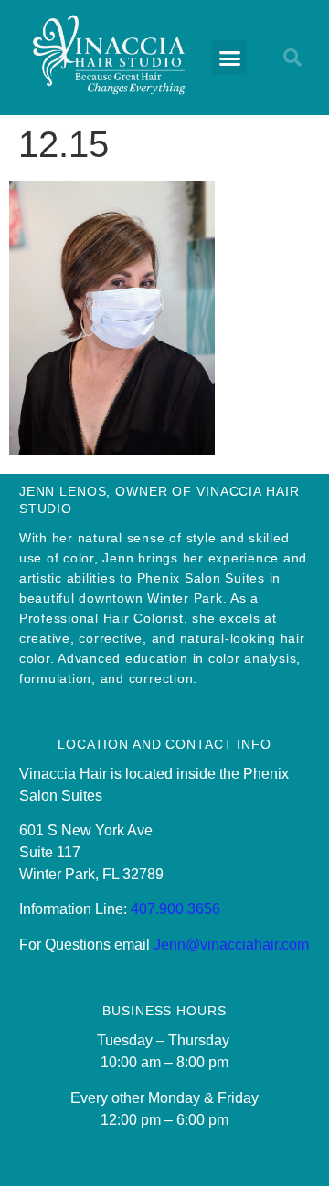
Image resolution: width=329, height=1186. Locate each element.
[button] (229, 57)
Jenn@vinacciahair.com (231, 944)
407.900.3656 (175, 909)
